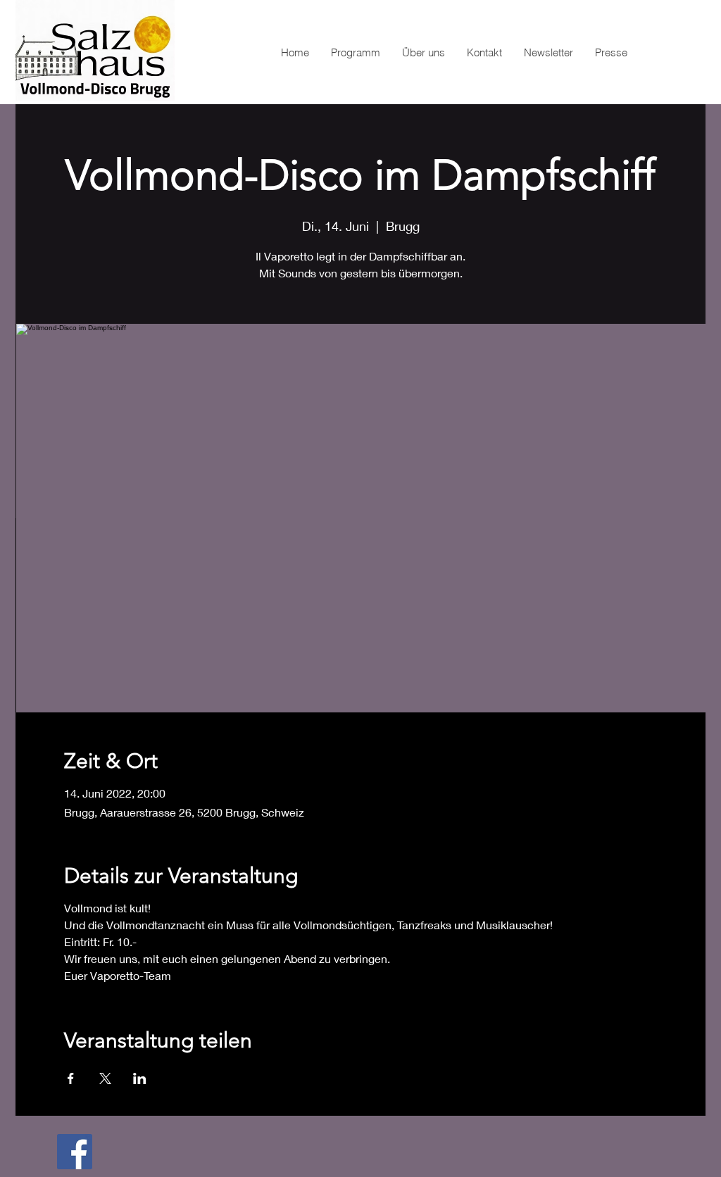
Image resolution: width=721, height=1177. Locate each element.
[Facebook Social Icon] (74, 1151)
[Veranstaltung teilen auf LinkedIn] (139, 1078)
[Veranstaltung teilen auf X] (105, 1078)
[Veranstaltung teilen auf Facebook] (70, 1078)
